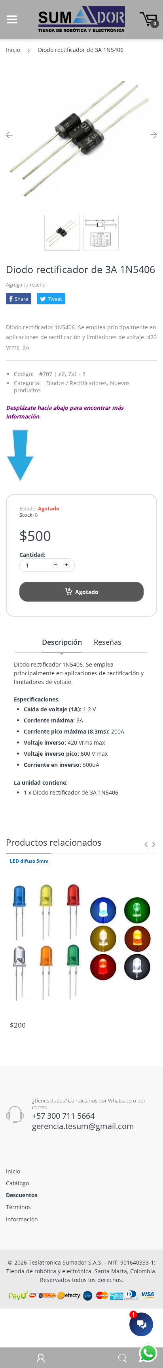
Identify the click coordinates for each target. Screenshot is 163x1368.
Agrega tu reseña (25, 284)
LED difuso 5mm (29, 861)
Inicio (13, 49)
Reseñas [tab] (107, 642)
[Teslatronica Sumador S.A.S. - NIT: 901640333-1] (81, 19)
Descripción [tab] (62, 642)
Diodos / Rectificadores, (77, 383)
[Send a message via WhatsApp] (148, 1353)
